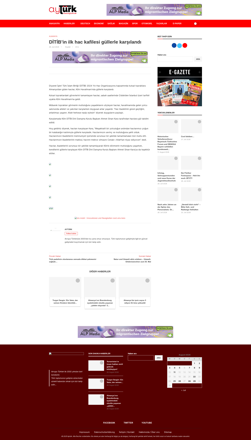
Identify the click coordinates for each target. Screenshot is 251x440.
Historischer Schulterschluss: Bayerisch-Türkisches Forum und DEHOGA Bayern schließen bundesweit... (167, 142)
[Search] (188, 23)
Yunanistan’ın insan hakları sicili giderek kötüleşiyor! (115, 365)
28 (189, 381)
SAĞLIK (111, 23)
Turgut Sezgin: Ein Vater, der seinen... (115, 381)
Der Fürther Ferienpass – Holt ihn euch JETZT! (190, 175)
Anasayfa (54, 23)
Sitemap (168, 432)
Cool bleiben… (187, 136)
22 (194, 376)
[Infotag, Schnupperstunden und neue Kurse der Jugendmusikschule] (168, 163)
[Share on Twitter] (96, 70)
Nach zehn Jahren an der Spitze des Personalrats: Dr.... (167, 207)
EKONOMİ (99, 23)
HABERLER (69, 23)
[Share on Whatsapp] (102, 70)
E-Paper (177, 23)
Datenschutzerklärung (104, 432)
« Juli (183, 390)
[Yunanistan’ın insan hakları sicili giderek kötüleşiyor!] (96, 365)
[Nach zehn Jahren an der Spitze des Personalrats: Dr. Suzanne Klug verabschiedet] (168, 194)
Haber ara (162, 55)
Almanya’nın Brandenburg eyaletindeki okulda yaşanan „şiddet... (114, 400)
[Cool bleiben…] (191, 126)
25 (174, 381)
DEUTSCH (85, 23)
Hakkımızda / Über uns (149, 432)
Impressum (84, 432)
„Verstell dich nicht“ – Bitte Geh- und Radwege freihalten (191, 207)
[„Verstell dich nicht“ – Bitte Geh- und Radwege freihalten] (191, 194)
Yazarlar (161, 23)
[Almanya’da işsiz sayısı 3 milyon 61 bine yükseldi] (135, 287)
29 (194, 381)
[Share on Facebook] (93, 70)
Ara (159, 358)
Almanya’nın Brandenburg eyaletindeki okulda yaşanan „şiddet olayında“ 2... (100, 302)
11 (174, 372)
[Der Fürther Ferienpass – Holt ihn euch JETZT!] (191, 163)
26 (179, 381)
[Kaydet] (78, 280)
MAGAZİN (123, 23)
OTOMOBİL (147, 23)
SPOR (135, 23)
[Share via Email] (105, 70)
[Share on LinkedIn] (99, 70)
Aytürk (68, 229)
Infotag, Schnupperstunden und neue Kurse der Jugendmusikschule (167, 177)
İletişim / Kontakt (126, 432)
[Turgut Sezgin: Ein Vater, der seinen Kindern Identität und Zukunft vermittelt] (65, 287)
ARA (198, 59)
